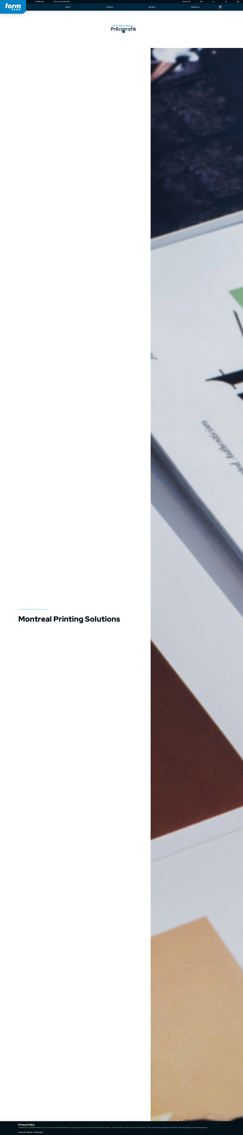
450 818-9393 (39, 1)
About (68, 7)
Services (152, 7)
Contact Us (195, 7)
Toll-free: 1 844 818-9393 (62, 1)
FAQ (201, 1)
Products (109, 7)
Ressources (186, 1)
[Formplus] (13, 7)
